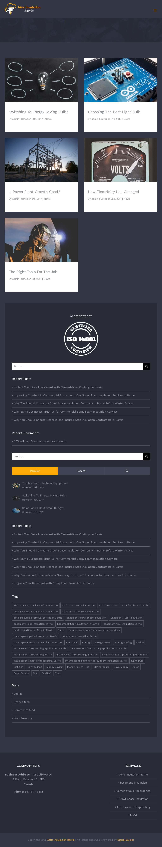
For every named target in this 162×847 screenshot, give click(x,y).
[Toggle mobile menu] (155, 10)
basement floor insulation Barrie (33, 624)
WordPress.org (23, 718)
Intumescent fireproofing (133, 807)
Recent (81, 470)
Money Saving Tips (78, 667)
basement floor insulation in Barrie (78, 624)
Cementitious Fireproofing (133, 790)
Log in (18, 693)
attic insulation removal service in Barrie (38, 617)
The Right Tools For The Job (41, 237)
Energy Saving (123, 642)
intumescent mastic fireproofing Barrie (37, 660)
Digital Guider (125, 839)
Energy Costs (103, 642)
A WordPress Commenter (30, 441)
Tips (57, 673)
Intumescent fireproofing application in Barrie (98, 648)
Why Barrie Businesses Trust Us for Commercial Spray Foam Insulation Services (66, 411)
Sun (35, 673)
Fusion (140, 642)
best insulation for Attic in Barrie (33, 630)
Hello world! (59, 441)
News (48, 119)
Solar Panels (21, 673)
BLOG (133, 815)
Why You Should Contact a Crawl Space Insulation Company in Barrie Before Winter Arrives (73, 403)
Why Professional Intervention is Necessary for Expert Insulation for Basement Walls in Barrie (75, 575)
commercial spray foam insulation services (94, 630)
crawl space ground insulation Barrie (35, 636)
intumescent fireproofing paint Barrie (124, 654)
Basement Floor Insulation (126, 617)
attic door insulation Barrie (78, 605)
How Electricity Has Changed (121, 157)
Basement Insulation (133, 782)
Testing (46, 673)
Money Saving (54, 667)
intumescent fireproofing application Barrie (40, 648)
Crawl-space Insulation (134, 798)
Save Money (121, 667)
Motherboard (101, 667)
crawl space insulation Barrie (79, 636)
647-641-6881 (34, 791)
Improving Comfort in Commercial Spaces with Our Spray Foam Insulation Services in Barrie (74, 395)
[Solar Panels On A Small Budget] (16, 510)
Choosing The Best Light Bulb (121, 77)
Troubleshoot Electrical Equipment (45, 483)
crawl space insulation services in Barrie (38, 642)
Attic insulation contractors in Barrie (36, 611)
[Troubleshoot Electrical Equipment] (16, 485)
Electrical (72, 642)
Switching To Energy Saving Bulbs (41, 77)
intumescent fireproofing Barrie (33, 654)
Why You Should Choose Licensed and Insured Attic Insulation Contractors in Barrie (68, 419)
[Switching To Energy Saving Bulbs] (16, 498)
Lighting (18, 667)
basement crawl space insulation (86, 617)
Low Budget (35, 667)
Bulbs (61, 630)
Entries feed (22, 702)
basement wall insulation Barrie (122, 624)
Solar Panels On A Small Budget (43, 508)
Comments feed (24, 710)
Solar (136, 667)
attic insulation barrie (135, 605)
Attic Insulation (108, 605)
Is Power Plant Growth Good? (41, 157)
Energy (86, 642)
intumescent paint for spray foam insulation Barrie (96, 660)
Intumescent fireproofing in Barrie (77, 654)
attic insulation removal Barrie (80, 611)
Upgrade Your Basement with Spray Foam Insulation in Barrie (54, 583)
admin (15, 119)
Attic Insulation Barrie (133, 774)
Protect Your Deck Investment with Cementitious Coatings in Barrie (58, 387)
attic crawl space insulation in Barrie (36, 605)
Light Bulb (137, 660)
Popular (35, 470)
